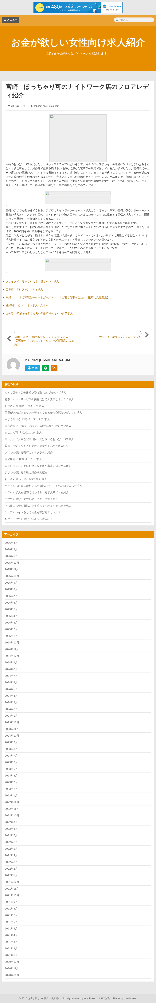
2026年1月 (11, 556)
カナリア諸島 (103, 998)
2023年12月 (12, 722)
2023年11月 (12, 728)
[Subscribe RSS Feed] (54, 368)
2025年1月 (11, 635)
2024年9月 (11, 662)
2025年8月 (11, 589)
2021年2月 (11, 948)
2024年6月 (11, 682)
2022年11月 (12, 808)
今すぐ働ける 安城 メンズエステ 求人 (27, 419)
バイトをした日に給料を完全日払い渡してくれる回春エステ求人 (43, 485)
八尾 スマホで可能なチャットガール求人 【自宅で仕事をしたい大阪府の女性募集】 (58, 297)
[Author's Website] (45, 368)
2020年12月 (12, 961)
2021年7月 (11, 915)
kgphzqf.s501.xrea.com (46, 106)
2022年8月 (11, 828)
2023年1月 (11, 795)
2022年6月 (11, 842)
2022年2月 (11, 868)
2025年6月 (11, 602)
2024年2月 (11, 709)
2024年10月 (12, 655)
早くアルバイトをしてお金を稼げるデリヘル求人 (34, 512)
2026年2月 (11, 549)
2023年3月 (11, 782)
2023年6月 (11, 762)
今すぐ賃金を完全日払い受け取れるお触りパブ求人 (35, 392)
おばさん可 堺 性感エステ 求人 (23, 432)
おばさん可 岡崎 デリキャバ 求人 (24, 405)
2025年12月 (12, 562)
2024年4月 (11, 695)
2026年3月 (11, 542)
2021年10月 (12, 895)
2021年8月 (11, 908)
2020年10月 (12, 975)
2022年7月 (11, 835)
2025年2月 (11, 629)
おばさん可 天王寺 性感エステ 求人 (26, 479)
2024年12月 (12, 642)
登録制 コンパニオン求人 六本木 (27, 305)
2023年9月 (11, 742)
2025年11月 (12, 569)
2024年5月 (11, 689)
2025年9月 (11, 582)
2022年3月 (11, 862)
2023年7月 (11, 755)
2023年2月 (11, 788)
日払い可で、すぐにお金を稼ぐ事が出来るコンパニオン (38, 465)
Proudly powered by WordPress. (79, 998)
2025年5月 (11, 609)
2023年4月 (11, 775)
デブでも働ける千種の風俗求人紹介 (26, 472)
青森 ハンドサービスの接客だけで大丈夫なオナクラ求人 (39, 399)
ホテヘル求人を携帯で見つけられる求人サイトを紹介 (37, 492)
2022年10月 (12, 815)
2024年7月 (11, 675)
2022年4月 (11, 855)
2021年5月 (11, 928)
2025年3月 (11, 622)
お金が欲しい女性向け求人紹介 (78, 42)
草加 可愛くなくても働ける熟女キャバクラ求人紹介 (37, 445)
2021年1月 (11, 955)
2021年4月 (11, 935)
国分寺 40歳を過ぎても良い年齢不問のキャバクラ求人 (39, 313)
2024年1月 (11, 715)
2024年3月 (11, 702)
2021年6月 (11, 921)
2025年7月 (11, 595)
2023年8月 (11, 748)
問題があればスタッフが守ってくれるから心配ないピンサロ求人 (43, 412)
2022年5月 (11, 848)
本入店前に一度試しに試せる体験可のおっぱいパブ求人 (38, 425)
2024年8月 (11, 669)
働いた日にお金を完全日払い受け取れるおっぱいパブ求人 (39, 439)
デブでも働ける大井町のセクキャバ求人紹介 (31, 499)
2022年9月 (11, 822)
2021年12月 (12, 881)
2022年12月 (12, 802)
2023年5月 (11, 768)
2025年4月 (11, 615)
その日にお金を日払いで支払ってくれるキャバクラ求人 (38, 505)
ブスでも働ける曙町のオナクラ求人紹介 (29, 452)
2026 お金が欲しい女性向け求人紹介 (40, 998)
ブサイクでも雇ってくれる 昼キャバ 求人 (32, 281)
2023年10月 (12, 735)
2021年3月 (11, 941)
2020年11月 (12, 968)
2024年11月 (12, 649)
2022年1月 (11, 875)
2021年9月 (11, 901)
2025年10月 (12, 576)
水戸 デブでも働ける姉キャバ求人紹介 (29, 519)
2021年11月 (12, 888)
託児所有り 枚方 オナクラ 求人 (23, 459)
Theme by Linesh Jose (124, 998)
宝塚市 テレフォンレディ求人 (24, 289)
